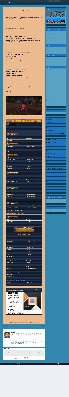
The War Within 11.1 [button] (52, 127)
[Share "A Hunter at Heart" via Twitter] (15, 322)
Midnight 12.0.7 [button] (51, 45)
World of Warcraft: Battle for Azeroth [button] (56, 188)
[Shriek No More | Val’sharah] (8, 353)
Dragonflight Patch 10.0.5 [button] (53, 159)
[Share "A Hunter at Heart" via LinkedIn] (21, 322)
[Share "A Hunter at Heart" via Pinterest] (20, 322)
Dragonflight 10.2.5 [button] (52, 142)
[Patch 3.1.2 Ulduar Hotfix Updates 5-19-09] (19, 353)
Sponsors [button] (50, 110)
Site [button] (48, 9)
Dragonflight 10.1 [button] (51, 153)
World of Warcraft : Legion (31, 11)
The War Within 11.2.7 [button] (52, 119)
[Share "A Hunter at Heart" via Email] (26, 322)
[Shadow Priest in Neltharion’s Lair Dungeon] (29, 353)
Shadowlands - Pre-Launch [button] (53, 181)
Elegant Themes (14, 363)
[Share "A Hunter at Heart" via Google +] (16, 322)
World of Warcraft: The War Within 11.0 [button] (56, 133)
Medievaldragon (12, 11)
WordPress (21, 363)
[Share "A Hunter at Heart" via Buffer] (23, 322)
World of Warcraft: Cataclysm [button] (54, 197)
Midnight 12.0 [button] (50, 67)
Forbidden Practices (37, 356)
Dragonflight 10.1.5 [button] (52, 150)
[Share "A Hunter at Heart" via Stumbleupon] (24, 322)
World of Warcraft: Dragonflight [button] (55, 161)
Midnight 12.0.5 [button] (51, 55)
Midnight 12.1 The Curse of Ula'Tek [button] (55, 29)
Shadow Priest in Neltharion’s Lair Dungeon (28, 357)
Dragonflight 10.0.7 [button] (52, 156)
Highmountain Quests (23, 11)
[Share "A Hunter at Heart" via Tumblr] (18, 322)
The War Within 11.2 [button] (52, 122)
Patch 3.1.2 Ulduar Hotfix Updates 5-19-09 (18, 357)
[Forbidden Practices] (39, 353)
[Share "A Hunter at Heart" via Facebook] (13, 322)
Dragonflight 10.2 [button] (51, 145)
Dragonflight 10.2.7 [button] (52, 139)
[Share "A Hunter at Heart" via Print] (28, 322)
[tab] (55, 9)
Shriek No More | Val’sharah (8, 356)
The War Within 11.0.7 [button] (52, 130)
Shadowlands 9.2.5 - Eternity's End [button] (55, 168)
